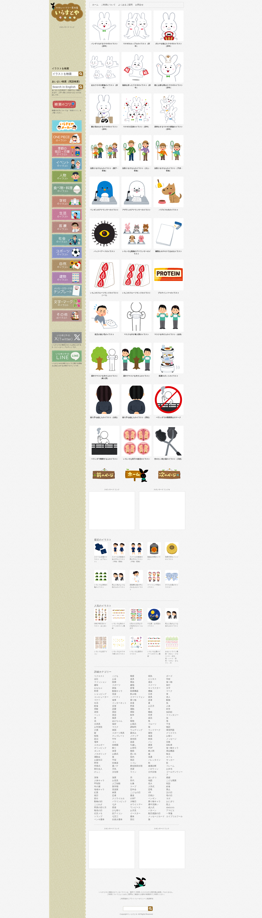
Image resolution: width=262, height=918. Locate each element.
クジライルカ (118, 798)
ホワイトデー (136, 804)
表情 (96, 712)
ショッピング (100, 694)
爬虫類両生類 (136, 766)
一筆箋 (169, 813)
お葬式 (115, 754)
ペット (97, 715)
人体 (168, 706)
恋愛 (114, 709)
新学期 (115, 786)
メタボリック (100, 754)
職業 (132, 676)
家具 (150, 697)
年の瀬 (97, 786)
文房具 (97, 724)
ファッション (100, 682)
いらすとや (133, 914)
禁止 (168, 789)
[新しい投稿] (103, 482)
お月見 (133, 810)
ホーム (95, 5)
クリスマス (171, 733)
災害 (114, 706)
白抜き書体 (117, 819)
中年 (114, 739)
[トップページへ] (66, 22)
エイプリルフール (174, 816)
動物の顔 (98, 801)
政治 (96, 739)
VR (149, 792)
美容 (114, 715)
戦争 (132, 715)
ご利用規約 (124, 899)
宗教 (168, 742)
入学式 (151, 786)
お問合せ (139, 5)
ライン (133, 772)
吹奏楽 (115, 763)
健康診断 (152, 766)
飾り (114, 748)
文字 (168, 688)
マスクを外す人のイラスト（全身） (168, 334)
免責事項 (150, 899)
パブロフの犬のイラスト (168, 210)
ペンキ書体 (99, 819)
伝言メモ (98, 813)
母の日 (169, 795)
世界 (150, 715)
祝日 (96, 795)
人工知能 (116, 783)
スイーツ (152, 685)
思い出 (133, 754)
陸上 (168, 804)
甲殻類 (97, 783)
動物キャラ (117, 691)
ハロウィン (153, 769)
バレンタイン (154, 760)
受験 (96, 709)
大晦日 (133, 801)
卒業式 (97, 766)
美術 (114, 712)
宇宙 (114, 760)
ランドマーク (154, 730)
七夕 (114, 804)
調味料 (133, 727)
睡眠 (150, 712)
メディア (134, 736)
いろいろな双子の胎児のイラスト (136, 459)
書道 (132, 795)
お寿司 (133, 748)
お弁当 (169, 769)
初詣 (168, 783)
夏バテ (115, 766)
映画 (150, 739)
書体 (132, 816)
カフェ (169, 757)
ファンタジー (172, 715)
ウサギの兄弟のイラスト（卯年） (136, 127)
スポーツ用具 (118, 733)
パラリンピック (119, 801)
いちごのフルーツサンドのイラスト (136, 293)
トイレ (133, 763)
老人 (168, 697)
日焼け (151, 795)
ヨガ (168, 798)
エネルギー (99, 745)
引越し (133, 745)
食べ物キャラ (172, 748)
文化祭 (115, 772)
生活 (96, 703)
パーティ (116, 697)
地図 (150, 780)
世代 (132, 780)
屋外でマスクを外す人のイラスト (136, 376)
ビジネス (152, 679)
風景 (114, 718)
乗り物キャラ (154, 801)
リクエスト (99, 676)
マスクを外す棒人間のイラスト (136, 334)
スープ (133, 786)
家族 (114, 688)
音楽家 (115, 789)
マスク (115, 727)
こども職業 (171, 780)
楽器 (132, 742)
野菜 (132, 706)
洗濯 (132, 769)
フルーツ (152, 724)
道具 (132, 679)
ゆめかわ (170, 807)
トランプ (98, 816)
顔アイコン (117, 813)
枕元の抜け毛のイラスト (104, 334)
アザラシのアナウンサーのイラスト (136, 210)
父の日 (169, 792)
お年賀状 (98, 727)
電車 (96, 742)
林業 (114, 792)
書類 (150, 733)
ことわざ (98, 804)
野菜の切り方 (100, 807)
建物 (132, 685)
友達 (132, 703)
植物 (132, 721)
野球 (96, 763)
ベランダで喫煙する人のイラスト (104, 459)
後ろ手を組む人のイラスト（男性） (136, 417)
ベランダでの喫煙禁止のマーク (168, 417)
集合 (168, 754)
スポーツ (116, 685)
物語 (168, 727)
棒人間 (151, 751)
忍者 (114, 795)
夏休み (133, 733)
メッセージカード (156, 816)
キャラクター (154, 688)
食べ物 (169, 682)
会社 (96, 679)
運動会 (97, 757)
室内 (132, 757)
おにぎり (170, 801)
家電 (132, 688)
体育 (114, 751)
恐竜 (150, 789)
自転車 (169, 745)
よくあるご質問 (125, 5)
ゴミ (114, 742)
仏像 (132, 783)
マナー (97, 700)
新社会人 (98, 769)
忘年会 (133, 789)
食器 (150, 736)
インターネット (119, 703)
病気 (150, 676)
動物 (168, 700)
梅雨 (132, 751)
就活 (150, 718)
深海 (96, 777)
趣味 (96, 685)
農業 (150, 745)
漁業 (114, 777)
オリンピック (100, 748)
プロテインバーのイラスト (168, 293)
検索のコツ (74, 110)
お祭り (169, 736)
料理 (96, 691)
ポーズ (169, 676)
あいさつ (152, 777)
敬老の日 (98, 810)
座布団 (133, 739)
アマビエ (170, 810)
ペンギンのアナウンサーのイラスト (104, 210)
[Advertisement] (67, 46)
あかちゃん (117, 721)
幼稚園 (115, 745)
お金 (114, 679)
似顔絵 (169, 712)
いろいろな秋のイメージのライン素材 (118, 626)
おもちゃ (98, 688)
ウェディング (136, 730)
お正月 (151, 706)
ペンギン (152, 798)
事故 (132, 682)
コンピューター (101, 697)
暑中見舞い (153, 804)
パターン (152, 810)
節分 (96, 798)
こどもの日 (135, 792)
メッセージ (171, 739)
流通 (150, 757)
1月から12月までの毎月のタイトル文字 (136, 626)
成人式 (151, 807)
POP (150, 748)
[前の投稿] (169, 482)
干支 (168, 724)
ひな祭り (116, 810)
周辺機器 (170, 751)
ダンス (97, 751)
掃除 (132, 712)
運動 (132, 709)
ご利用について (108, 5)
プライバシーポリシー (137, 899)
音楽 (114, 694)
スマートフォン (137, 697)
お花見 (115, 780)
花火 (150, 783)
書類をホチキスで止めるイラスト (168, 251)
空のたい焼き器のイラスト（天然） (168, 459)
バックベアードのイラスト (104, 251)
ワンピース (135, 807)
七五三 (115, 816)
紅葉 (96, 792)
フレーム (170, 766)
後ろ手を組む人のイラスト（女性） (104, 417)
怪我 (96, 736)
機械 (150, 691)
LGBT (133, 798)
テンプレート (118, 736)
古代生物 (152, 772)
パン (150, 742)
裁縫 (168, 777)
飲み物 (133, 694)
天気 (114, 769)
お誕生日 (98, 760)
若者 (150, 700)
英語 (132, 760)
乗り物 (133, 700)
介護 (96, 730)
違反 (150, 682)
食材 (114, 724)
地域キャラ (99, 789)
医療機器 (134, 691)
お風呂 (133, 724)
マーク (169, 691)
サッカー (170, 760)
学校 (168, 679)
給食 (168, 786)
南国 (114, 730)
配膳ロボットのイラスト (168, 376)
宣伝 (132, 819)
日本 (150, 694)
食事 (114, 700)
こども (115, 676)
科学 (168, 709)
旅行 (168, 685)
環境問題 (170, 730)
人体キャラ (99, 780)
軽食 (96, 706)
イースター (135, 813)
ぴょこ (97, 772)
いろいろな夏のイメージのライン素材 (153, 654)
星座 (114, 807)
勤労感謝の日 (154, 813)
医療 (114, 682)
